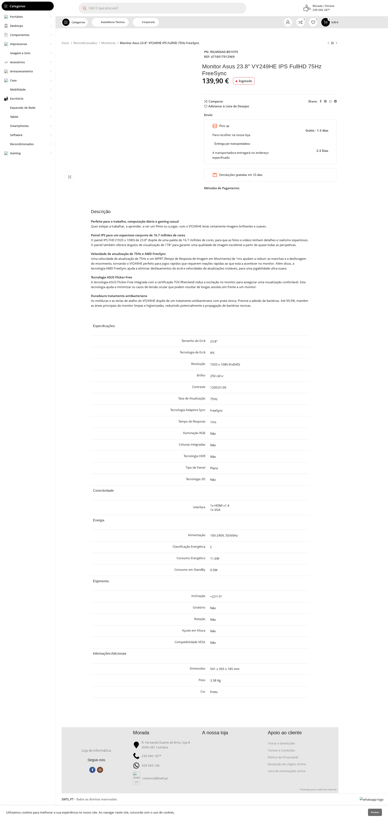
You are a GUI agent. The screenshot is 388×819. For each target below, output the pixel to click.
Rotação (199, 619)
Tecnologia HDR (194, 456)
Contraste (198, 387)
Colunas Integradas (192, 444)
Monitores (108, 43)
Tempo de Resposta (191, 421)
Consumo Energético (191, 558)
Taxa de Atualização (191, 398)
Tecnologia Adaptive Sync (187, 410)
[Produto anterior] (328, 43)
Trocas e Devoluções (281, 743)
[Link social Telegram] (335, 101)
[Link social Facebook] (320, 101)
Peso (202, 680)
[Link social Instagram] (100, 770)
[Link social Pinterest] (325, 101)
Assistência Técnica (113, 22)
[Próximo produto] (336, 43)
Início (66, 43)
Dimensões (197, 668)
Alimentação (196, 535)
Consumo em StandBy (189, 569)
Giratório (199, 607)
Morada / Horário (323, 5)
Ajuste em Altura (193, 630)
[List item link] (165, 778)
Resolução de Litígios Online (287, 764)
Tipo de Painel (195, 467)
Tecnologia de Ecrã (192, 352)
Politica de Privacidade (283, 757)
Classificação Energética (189, 546)
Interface (199, 507)
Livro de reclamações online (287, 771)
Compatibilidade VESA (190, 642)
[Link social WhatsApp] (330, 101)
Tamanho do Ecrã (193, 341)
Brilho (201, 375)
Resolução (198, 364)
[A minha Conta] (288, 22)
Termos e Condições (281, 750)
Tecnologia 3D (195, 479)
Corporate (148, 22)
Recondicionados (85, 43)
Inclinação (198, 596)
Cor (202, 691)
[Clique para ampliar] (70, 177)
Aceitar (375, 812)
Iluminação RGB (194, 433)
